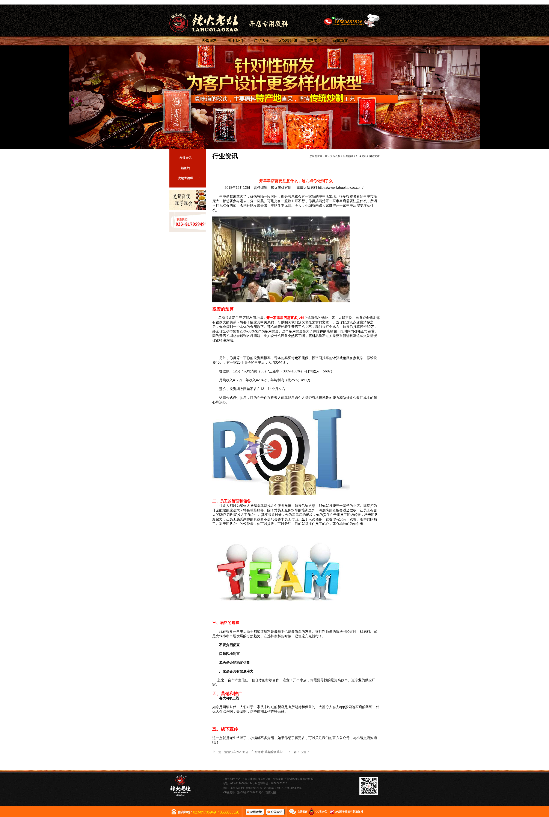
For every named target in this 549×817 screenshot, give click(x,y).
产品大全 (261, 40)
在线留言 (302, 811)
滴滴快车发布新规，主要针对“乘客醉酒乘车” (254, 752)
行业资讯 (185, 158)
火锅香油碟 (287, 40)
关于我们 (235, 40)
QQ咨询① (321, 811)
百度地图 (270, 792)
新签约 (185, 168)
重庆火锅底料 (332, 156)
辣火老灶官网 (281, 187)
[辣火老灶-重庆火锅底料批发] (228, 23)
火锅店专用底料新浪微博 (349, 811)
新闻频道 (340, 40)
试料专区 (314, 40)
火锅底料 (209, 40)
